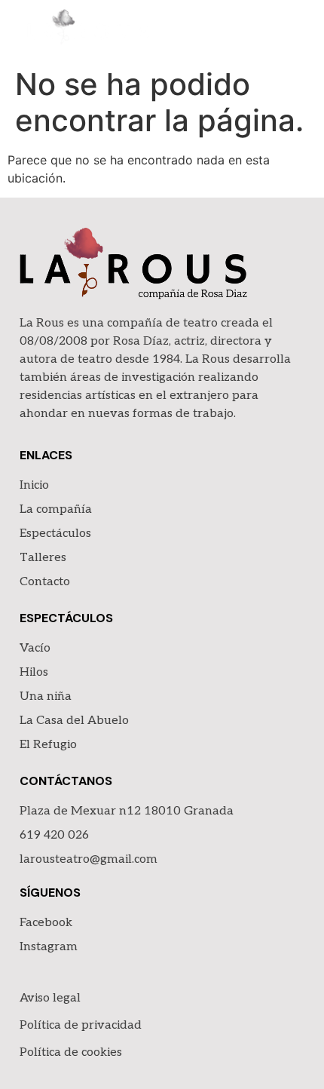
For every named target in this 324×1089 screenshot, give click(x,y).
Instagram (49, 947)
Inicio (34, 485)
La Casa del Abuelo (74, 720)
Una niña (46, 696)
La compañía (56, 509)
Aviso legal (50, 998)
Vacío (35, 648)
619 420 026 (54, 835)
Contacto (45, 582)
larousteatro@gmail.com (88, 859)
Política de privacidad (81, 1025)
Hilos (34, 672)
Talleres (43, 558)
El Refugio (48, 745)
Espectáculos (55, 533)
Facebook (46, 923)
